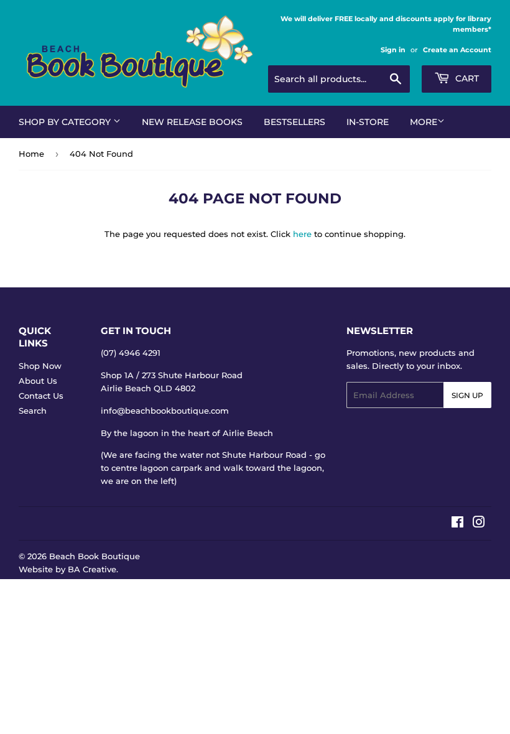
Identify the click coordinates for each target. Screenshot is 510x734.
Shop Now (40, 366)
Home (31, 154)
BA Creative (92, 569)
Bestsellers (294, 122)
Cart (466, 78)
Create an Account (457, 49)
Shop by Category (66, 122)
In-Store (367, 122)
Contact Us (41, 396)
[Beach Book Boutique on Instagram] (479, 524)
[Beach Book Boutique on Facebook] (457, 524)
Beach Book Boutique (94, 556)
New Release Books (192, 122)
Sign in (393, 49)
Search (33, 411)
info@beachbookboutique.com (165, 411)
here (302, 234)
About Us (38, 381)
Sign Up (467, 395)
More (423, 122)
